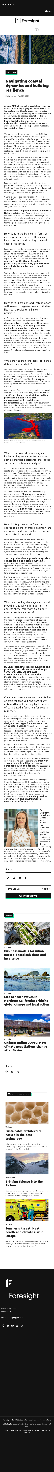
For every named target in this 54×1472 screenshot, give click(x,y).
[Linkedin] (11, 4)
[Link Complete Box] (27, 1127)
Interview (11, 72)
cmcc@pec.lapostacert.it (32, 1430)
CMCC (16, 1420)
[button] (37, 30)
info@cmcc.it (13, 1430)
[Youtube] (8, 4)
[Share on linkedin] (20, 878)
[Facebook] (5, 4)
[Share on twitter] (14, 878)
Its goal (30, 162)
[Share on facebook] (8, 878)
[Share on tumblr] (25, 878)
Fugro (6, 183)
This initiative (30, 789)
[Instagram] (13, 4)
